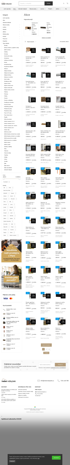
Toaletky (6, 155)
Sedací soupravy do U (9, 127)
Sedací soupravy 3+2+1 (9, 123)
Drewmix (6, 198)
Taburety (6, 150)
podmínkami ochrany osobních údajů (58, 367)
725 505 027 (37, 395)
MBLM (6, 218)
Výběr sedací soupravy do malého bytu (8, 395)
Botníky (6, 45)
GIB (11, 201)
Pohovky (6, 94)
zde (38, 458)
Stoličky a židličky (8, 146)
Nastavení (12, 461)
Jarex (12, 204)
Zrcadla (5, 161)
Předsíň (4, 29)
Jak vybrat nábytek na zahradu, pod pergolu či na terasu (9, 390)
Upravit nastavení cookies (35, 409)
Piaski (13, 226)
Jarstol (6, 207)
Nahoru (46, 353)
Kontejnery (6, 58)
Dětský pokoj (6, 34)
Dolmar (6, 196)
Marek (6, 215)
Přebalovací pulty (8, 108)
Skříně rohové (7, 142)
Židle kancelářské (8, 167)
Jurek (6, 210)
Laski (12, 212)
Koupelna (5, 41)
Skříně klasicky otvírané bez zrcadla (12, 134)
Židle (5, 163)
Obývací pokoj (6, 24)
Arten (11, 187)
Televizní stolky (7, 153)
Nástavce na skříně (8, 77)
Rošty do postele (8, 119)
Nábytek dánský (7, 70)
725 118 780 (65, 380)
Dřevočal (13, 198)
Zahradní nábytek (7, 22)
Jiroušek (12, 207)
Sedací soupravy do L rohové (10, 125)
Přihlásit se (60, 364)
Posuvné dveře (7, 104)
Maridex (12, 215)
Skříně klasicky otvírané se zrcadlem (12, 136)
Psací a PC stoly (7, 113)
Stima (12, 232)
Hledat (48, 3)
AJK (5, 187)
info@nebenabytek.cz (47, 380)
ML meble (6, 224)
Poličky (5, 96)
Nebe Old (6, 226)
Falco (6, 201)
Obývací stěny (7, 83)
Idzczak (6, 204)
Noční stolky (7, 79)
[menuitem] (7, 9)
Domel (12, 196)
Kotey (11, 210)
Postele (6, 98)
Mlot (13, 224)
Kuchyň (4, 36)
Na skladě (7, 181)
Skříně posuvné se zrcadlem (10, 140)
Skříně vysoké (7, 144)
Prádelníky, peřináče (8, 106)
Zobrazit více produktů (46, 37)
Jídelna (4, 31)
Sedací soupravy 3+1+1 (9, 121)
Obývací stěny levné (8, 85)
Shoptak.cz (42, 411)
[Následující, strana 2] (46, 349)
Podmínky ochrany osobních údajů (25, 391)
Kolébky (6, 51)
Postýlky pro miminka (9, 102)
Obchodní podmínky (22, 389)
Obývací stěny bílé (8, 87)
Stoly (5, 148)
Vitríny (5, 159)
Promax (6, 229)
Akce (4, 20)
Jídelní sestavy (7, 49)
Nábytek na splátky (22, 395)
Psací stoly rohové (8, 115)
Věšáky (5, 157)
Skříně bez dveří (7, 131)
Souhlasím (56, 457)
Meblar (12, 218)
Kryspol (6, 212)
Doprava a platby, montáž (23, 393)
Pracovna (5, 38)
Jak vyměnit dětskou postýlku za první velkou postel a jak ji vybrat (8, 400)
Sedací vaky (6, 129)
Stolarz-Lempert (14, 235)
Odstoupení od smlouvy (23, 397)
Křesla (5, 62)
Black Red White (8, 190)
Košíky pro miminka (8, 60)
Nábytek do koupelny (8, 73)
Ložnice (4, 27)
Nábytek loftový (7, 75)
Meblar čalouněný (8, 221)
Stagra (6, 232)
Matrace (6, 68)
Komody (6, 54)
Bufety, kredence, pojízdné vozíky (11, 47)
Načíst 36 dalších (46, 345)
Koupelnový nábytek (8, 66)
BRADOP (6, 193)
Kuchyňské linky (7, 64)
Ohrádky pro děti (8, 81)
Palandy (6, 91)
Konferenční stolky (8, 56)
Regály (5, 117)
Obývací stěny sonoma (9, 89)
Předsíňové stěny (8, 110)
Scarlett (12, 229)
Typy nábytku (6, 43)
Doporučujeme (30, 41)
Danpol (13, 193)
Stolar (6, 235)
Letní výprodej (6, 18)
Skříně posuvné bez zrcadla (10, 138)
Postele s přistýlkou (8, 100)
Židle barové (7, 165)
